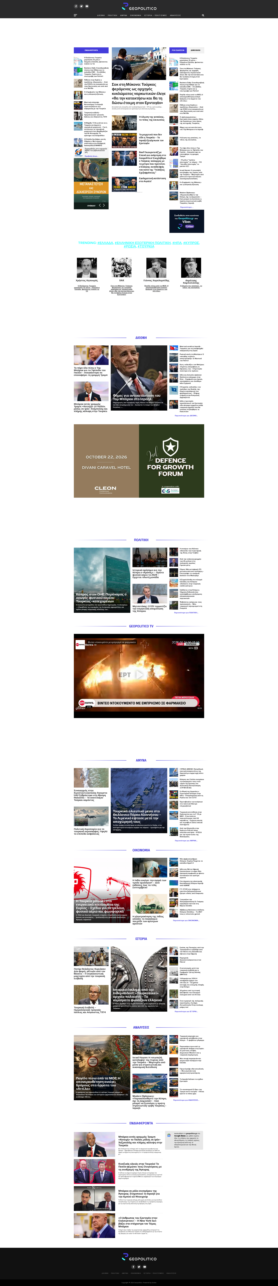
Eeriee (154, 1283)
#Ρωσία (130, 246)
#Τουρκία (146, 246)
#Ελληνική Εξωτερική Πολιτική (143, 243)
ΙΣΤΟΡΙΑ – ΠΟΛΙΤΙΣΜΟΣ (155, 15)
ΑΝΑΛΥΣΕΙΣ (175, 15)
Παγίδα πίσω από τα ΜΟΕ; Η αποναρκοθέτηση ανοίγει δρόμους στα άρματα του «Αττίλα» (156, 288)
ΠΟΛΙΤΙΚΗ (112, 15)
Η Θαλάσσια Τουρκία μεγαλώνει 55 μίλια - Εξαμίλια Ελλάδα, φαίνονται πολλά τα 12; (87, 288)
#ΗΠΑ (177, 243)
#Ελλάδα (105, 243)
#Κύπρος (191, 243)
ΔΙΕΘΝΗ (101, 15)
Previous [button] (100, 205)
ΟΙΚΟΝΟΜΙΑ (135, 15)
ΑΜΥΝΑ (123, 15)
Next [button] (104, 205)
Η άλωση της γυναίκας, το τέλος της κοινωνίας (191, 287)
